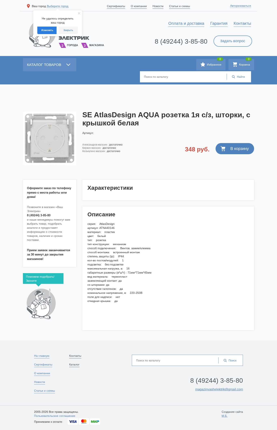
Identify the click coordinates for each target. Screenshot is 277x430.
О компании (42, 373)
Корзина (244, 62)
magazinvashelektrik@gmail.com (219, 389)
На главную (41, 355)
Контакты (75, 355)
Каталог (74, 364)
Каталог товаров (44, 65)
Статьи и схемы (44, 390)
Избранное (213, 62)
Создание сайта (232, 413)
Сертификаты (43, 364)
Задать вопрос (232, 41)
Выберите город (57, 6)
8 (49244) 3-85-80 (181, 41)
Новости (39, 382)
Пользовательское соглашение (54, 415)
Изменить (47, 30)
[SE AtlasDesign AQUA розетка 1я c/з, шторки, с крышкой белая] (49, 138)
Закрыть (68, 30)
